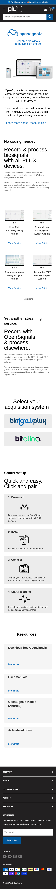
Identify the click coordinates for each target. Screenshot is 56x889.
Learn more (13, 664)
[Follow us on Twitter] (10, 856)
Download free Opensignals (27, 647)
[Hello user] (45, 9)
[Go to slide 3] (16, 267)
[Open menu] (4, 9)
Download (17, 497)
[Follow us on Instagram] (15, 856)
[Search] (49, 17)
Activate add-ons (20, 730)
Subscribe (12, 840)
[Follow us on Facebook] (5, 856)
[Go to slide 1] (13, 222)
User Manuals (17, 677)
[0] (51, 9)
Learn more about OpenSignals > (26, 122)
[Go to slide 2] (15, 222)
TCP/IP (16, 369)
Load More (28, 299)
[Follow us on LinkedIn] (20, 856)
